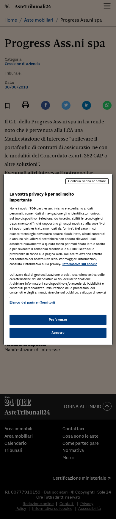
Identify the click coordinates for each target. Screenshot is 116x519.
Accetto (58, 332)
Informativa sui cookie (79, 264)
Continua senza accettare (87, 181)
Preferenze (58, 319)
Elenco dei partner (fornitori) (32, 302)
